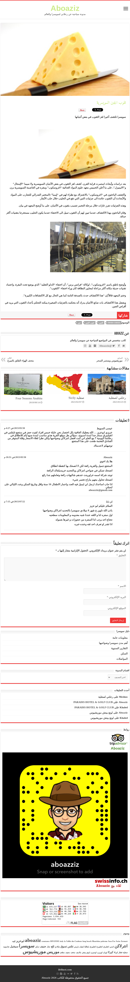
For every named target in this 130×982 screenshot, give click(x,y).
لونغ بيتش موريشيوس (101, 712)
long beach (87, 941)
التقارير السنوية (119, 648)
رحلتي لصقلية (117, 397)
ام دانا (109, 501)
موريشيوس (34, 951)
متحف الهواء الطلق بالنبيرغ (20, 359)
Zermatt (124, 941)
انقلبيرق (93, 947)
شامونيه (6, 947)
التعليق (121, 555)
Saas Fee (111, 941)
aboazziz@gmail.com (100, 490)
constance (46, 941)
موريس (53, 952)
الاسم (122, 586)
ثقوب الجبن (89, 323)
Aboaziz (65, 8)
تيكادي (57, 947)
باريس (76, 947)
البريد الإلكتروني (116, 597)
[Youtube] (64, 974)
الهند (13, 941)
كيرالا (116, 952)
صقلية (125, 952)
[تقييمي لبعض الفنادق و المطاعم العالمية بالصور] (118, 742)
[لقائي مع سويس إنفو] (111, 883)
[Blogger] (61, 974)
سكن (37, 947)
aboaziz (33, 940)
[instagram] (57, 974)
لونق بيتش (86, 952)
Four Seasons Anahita (29, 398)
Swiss (118, 941)
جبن (79, 323)
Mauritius (96, 941)
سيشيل (14, 946)
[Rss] (77, 974)
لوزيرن (99, 952)
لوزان (105, 952)
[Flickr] (68, 974)
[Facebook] (75, 974)
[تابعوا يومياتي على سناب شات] (65, 815)
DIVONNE (54, 941)
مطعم (62, 952)
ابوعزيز (20, 941)
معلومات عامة (120, 637)
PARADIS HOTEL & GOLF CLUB (93, 702)
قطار (120, 952)
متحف (73, 952)
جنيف (43, 946)
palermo (104, 941)
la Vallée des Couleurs (73, 941)
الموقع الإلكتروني (117, 608)
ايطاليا (86, 947)
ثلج (52, 946)
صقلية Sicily (76, 397)
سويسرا (27, 945)
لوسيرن (93, 952)
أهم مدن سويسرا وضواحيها (113, 643)
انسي (112, 947)
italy (61, 941)
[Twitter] (71, 974)
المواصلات (122, 658)
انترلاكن (121, 946)
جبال (48, 947)
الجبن (101, 323)
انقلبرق (106, 947)
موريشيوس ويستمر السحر (109, 359)
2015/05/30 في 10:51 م (15, 457)
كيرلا (110, 952)
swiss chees (114, 323)
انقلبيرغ (100, 947)
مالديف (78, 952)
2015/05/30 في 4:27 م (14, 428)
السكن (124, 653)
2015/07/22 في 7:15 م (14, 501)
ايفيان (81, 947)
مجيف (67, 952)
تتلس (70, 946)
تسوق (63, 946)
